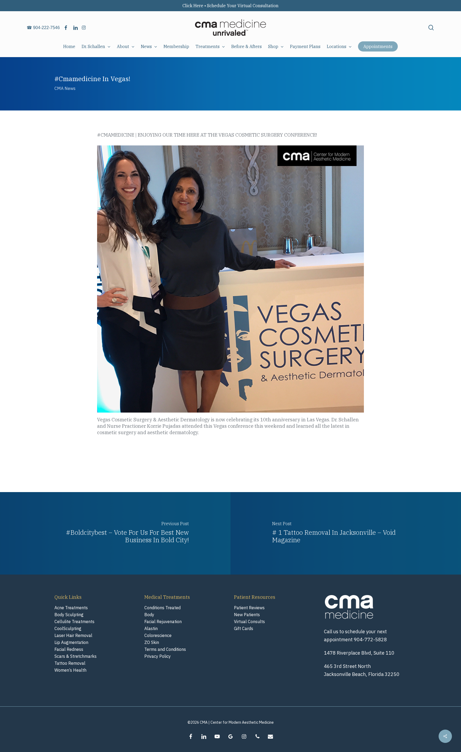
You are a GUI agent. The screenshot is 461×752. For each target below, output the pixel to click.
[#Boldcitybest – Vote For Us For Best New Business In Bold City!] (115, 533)
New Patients (247, 614)
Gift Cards (243, 628)
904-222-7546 (46, 27)
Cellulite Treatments (74, 621)
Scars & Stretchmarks (75, 656)
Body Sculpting (69, 614)
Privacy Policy (157, 656)
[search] (431, 27)
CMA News (64, 88)
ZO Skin (151, 642)
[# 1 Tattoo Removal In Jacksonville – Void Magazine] (345, 533)
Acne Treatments (71, 607)
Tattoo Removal (69, 663)
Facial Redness (68, 649)
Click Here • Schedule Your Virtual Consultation (230, 5)
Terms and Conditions (165, 649)
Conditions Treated (162, 607)
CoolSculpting (67, 628)
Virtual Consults (249, 621)
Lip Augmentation (71, 642)
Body (149, 614)
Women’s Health (70, 670)
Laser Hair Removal (73, 635)
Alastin (151, 628)
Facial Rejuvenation (163, 621)
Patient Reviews (249, 607)
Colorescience (158, 635)
